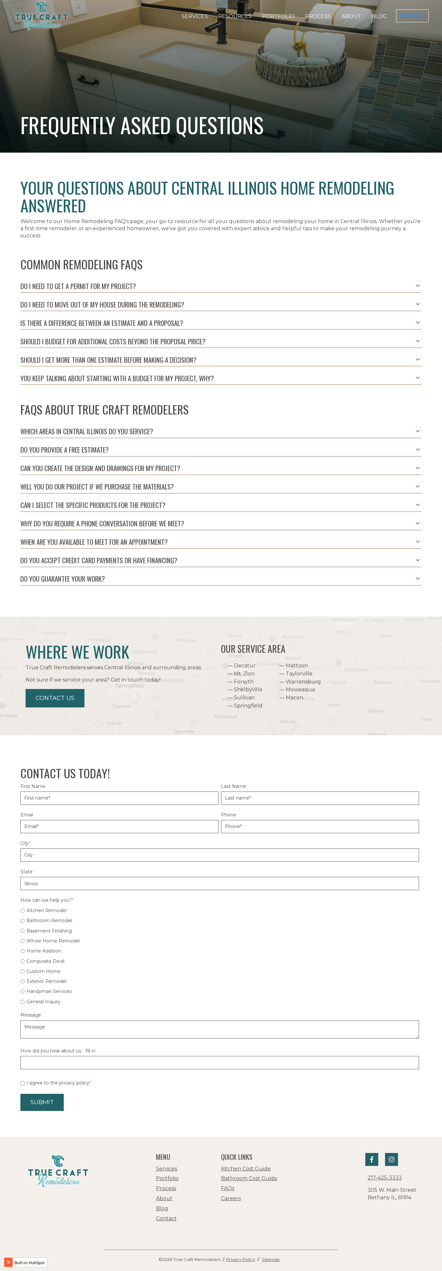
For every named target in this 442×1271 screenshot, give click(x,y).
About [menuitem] (164, 1198)
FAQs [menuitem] (227, 1188)
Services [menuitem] (166, 1169)
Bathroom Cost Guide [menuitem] (249, 1178)
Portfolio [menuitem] (167, 1178)
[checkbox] (219, 956)
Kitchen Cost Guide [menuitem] (246, 1169)
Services (195, 16)
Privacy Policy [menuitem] (240, 1259)
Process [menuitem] (166, 1188)
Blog (379, 16)
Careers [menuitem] (231, 1198)
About (351, 16)
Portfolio (278, 16)
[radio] (219, 910)
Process (318, 16)
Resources (235, 16)
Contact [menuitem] (166, 1218)
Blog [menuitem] (162, 1208)
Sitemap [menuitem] (271, 1259)
